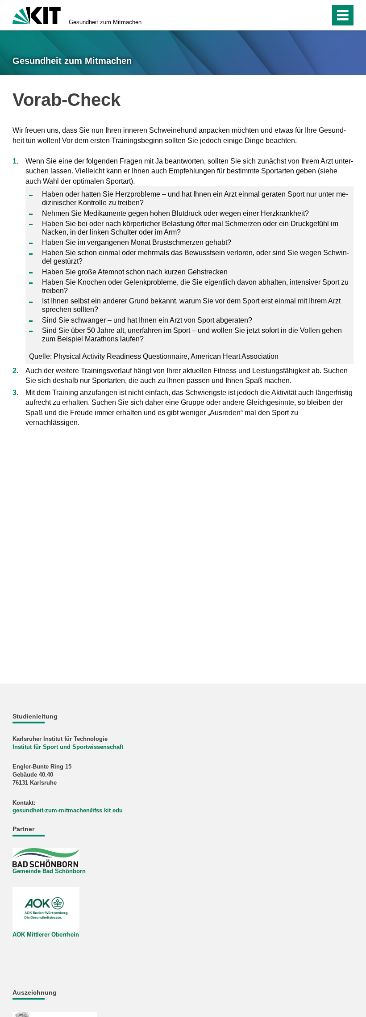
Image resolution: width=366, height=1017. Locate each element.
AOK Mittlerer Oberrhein (45, 934)
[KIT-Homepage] (36, 14)
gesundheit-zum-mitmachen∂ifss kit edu (67, 810)
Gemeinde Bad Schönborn (49, 871)
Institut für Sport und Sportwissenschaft (67, 747)
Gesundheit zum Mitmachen (105, 22)
